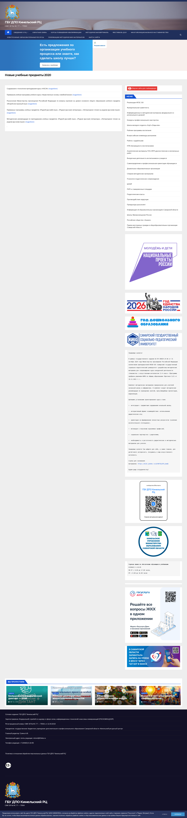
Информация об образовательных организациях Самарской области (152, 210)
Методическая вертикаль (97, 32)
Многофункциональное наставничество (150, 32)
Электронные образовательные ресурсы (25, 37)
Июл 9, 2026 (147, 702)
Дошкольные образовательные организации (143, 168)
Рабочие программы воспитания (139, 130)
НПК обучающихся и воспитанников (140, 146)
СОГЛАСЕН (178, 814)
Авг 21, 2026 (14, 702)
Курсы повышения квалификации (66, 32)
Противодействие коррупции (137, 199)
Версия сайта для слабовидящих (143, 88)
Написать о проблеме (50, 65)
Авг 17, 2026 (58, 702)
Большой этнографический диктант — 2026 (25, 697)
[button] (180, 35)
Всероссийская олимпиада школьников (141, 135)
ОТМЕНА (164, 814)
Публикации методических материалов (66, 37)
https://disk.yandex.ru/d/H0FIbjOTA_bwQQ (153, 464)
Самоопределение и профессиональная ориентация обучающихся (152, 163)
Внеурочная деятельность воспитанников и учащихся (147, 158)
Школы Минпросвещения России (139, 215)
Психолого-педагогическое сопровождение (143, 179)
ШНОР (129, 184)
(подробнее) (53, 88)
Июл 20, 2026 (103, 702)
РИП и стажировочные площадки (139, 189)
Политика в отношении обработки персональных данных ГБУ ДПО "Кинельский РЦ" (35, 753)
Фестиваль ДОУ (120, 32)
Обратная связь (39, 32)
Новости (11, 693)
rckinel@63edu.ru (39, 738)
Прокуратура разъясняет (136, 204)
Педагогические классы (136, 194)
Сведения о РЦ (20, 32)
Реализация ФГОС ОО (135, 102)
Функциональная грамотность (138, 108)
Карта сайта (94, 37)
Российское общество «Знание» (139, 220)
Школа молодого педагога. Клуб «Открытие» (143, 125)
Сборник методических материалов (140, 174)
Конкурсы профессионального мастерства (142, 120)
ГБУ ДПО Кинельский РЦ (23, 22)
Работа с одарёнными (135, 141)
